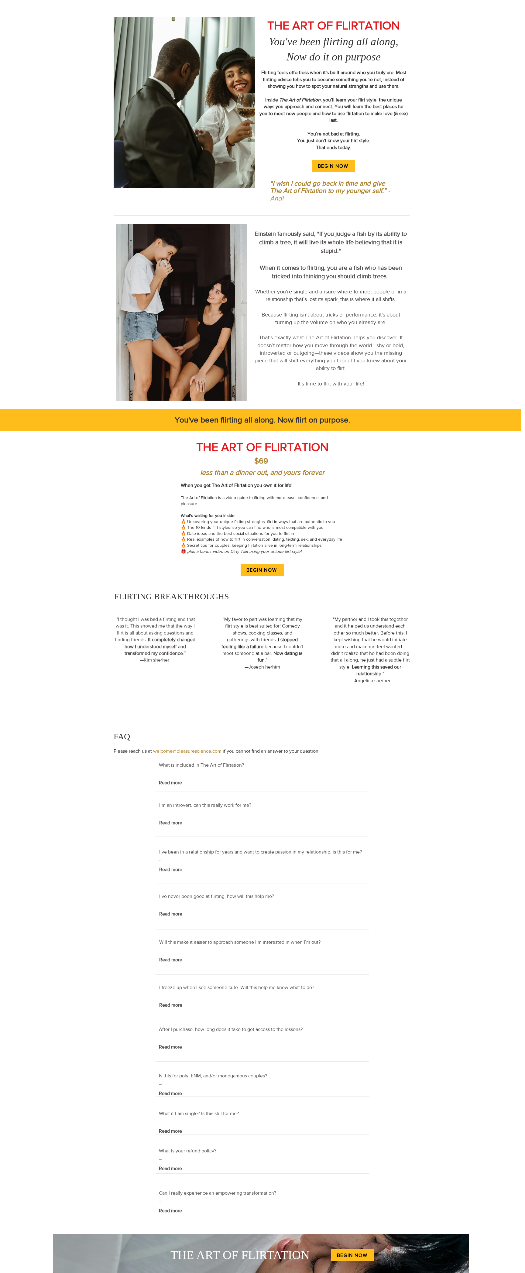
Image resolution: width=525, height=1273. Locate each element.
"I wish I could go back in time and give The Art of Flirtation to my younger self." (330, 190)
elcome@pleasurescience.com (189, 751)
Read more (170, 782)
